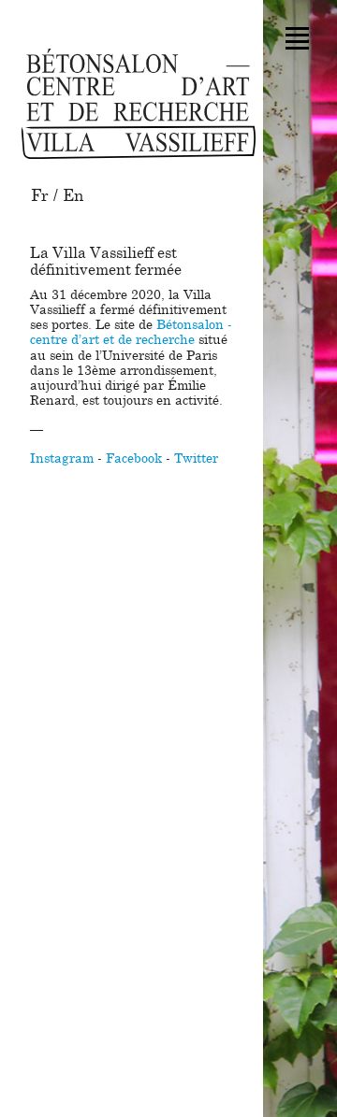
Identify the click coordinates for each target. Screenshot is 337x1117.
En (73, 196)
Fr (40, 196)
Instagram (62, 458)
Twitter (196, 458)
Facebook (134, 458)
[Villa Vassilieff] (139, 103)
